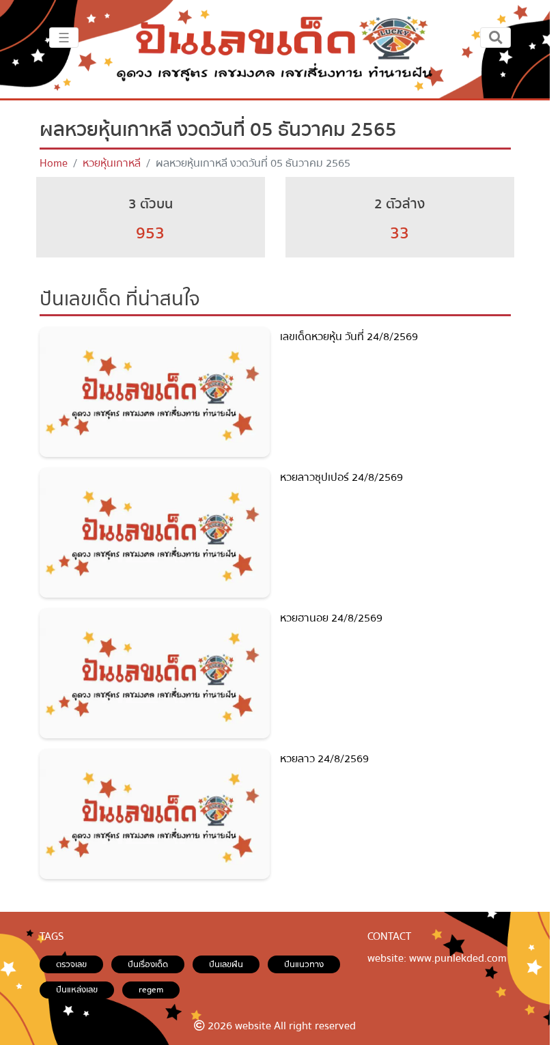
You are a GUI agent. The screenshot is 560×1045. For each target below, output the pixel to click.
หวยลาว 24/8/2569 (324, 759)
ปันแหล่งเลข (77, 990)
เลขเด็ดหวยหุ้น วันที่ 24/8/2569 (349, 337)
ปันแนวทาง (304, 964)
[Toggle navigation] (495, 37)
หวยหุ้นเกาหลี (112, 163)
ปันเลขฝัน (226, 964)
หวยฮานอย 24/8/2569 (331, 618)
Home (54, 163)
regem (151, 990)
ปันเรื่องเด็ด (148, 964)
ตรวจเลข (71, 964)
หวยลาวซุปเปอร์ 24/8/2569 (341, 477)
